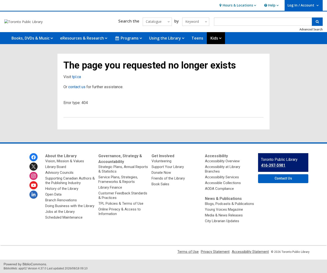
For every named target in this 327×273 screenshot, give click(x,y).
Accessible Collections (223, 183)
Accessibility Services (222, 177)
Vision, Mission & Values (64, 161)
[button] (237, 5)
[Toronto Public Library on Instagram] (33, 176)
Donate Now (161, 172)
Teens (197, 38)
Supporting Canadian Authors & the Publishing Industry (70, 180)
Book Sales (160, 184)
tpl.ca (76, 77)
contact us (76, 87)
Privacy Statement (215, 252)
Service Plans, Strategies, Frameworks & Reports (118, 179)
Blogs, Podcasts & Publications (229, 204)
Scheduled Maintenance (64, 217)
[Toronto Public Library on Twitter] (33, 167)
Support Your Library (168, 167)
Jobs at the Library (60, 211)
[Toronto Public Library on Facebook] (33, 157)
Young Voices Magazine (224, 209)
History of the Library (61, 188)
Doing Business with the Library (69, 206)
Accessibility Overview (222, 161)
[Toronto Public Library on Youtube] (33, 185)
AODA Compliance (219, 188)
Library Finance (110, 187)
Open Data (53, 194)
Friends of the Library (168, 178)
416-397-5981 (273, 165)
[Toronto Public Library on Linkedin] (33, 195)
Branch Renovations (61, 200)
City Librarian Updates (222, 221)
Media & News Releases (224, 215)
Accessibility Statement (250, 252)
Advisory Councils (59, 172)
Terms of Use (188, 252)
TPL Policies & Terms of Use (120, 203)
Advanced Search (311, 29)
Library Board (55, 167)
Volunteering (161, 161)
